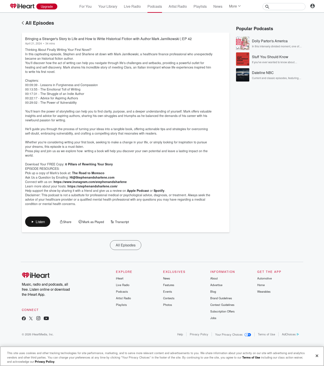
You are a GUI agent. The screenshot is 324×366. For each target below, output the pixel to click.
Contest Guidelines (222, 305)
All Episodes (39, 22)
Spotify (158, 190)
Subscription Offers (222, 311)
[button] (37, 221)
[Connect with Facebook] (24, 318)
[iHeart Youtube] (46, 318)
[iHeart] (22, 6)
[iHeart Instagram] (38, 318)
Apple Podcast (137, 190)
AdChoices (289, 334)
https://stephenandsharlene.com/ (92, 186)
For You (85, 6)
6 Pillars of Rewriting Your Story (88, 164)
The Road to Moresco (88, 173)
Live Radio (132, 6)
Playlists (200, 6)
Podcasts (154, 6)
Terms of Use (266, 334)
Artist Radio (178, 6)
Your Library (107, 6)
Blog (213, 291)
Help (180, 334)
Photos (167, 305)
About (214, 278)
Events (167, 291)
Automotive (264, 278)
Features (168, 285)
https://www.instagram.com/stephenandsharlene (90, 181)
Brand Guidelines (221, 298)
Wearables (264, 291)
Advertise (216, 285)
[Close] (317, 355)
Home (261, 285)
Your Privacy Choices (229, 334)
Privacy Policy (199, 334)
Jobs (213, 318)
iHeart (119, 278)
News (217, 6)
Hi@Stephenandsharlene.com (92, 177)
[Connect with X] (31, 318)
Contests (169, 298)
